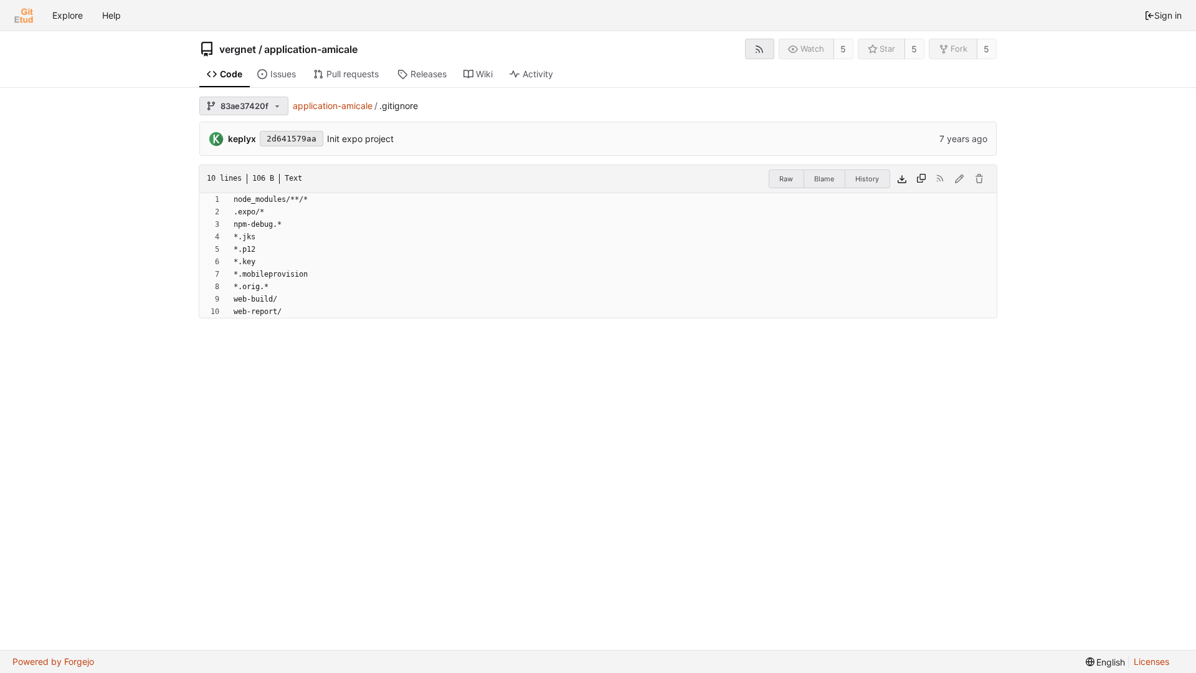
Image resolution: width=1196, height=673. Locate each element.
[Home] (23, 15)
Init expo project (360, 138)
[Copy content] (921, 179)
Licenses (1151, 661)
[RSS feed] (759, 49)
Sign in (1168, 15)
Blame (824, 178)
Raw (786, 178)
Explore (67, 15)
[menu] (1106, 662)
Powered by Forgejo (53, 661)
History (867, 178)
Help (111, 15)
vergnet (237, 49)
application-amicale (311, 49)
